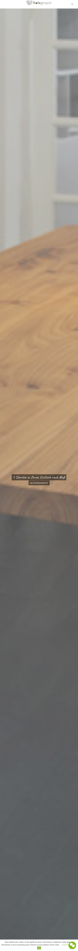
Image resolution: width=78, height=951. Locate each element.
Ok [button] (39, 948)
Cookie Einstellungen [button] (68, 945)
